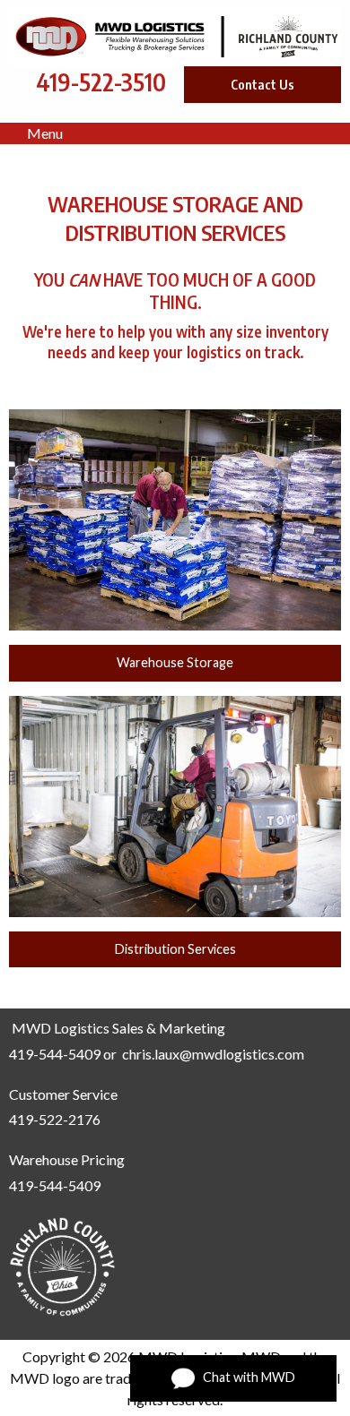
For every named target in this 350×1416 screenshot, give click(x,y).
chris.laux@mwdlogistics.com (213, 1053)
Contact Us (262, 84)
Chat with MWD (245, 1376)
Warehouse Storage (175, 662)
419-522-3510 (101, 82)
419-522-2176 (55, 1119)
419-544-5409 (55, 1053)
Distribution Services (175, 949)
